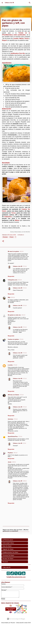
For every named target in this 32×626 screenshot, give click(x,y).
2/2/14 (24, 443)
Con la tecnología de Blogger (17, 618)
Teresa (13, 213)
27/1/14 (25, 266)
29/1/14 (15, 452)
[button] (3, 241)
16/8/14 (14, 462)
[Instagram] (8, 574)
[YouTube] (23, 574)
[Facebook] (20, 574)
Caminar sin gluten (13, 339)
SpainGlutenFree (13, 436)
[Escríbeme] (16, 578)
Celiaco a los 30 (9, 2)
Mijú (9, 297)
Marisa (17, 220)
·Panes (11, 237)
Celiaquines (8, 216)
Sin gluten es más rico (14, 315)
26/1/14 (21, 251)
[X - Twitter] (16, 574)
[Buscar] (30, 3)
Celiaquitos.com (12, 279)
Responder (11, 276)
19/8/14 (25, 481)
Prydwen (10, 452)
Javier (9, 462)
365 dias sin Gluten (13, 394)
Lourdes (10, 365)
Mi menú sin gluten (13, 251)
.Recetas (5, 237)
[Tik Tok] (12, 574)
